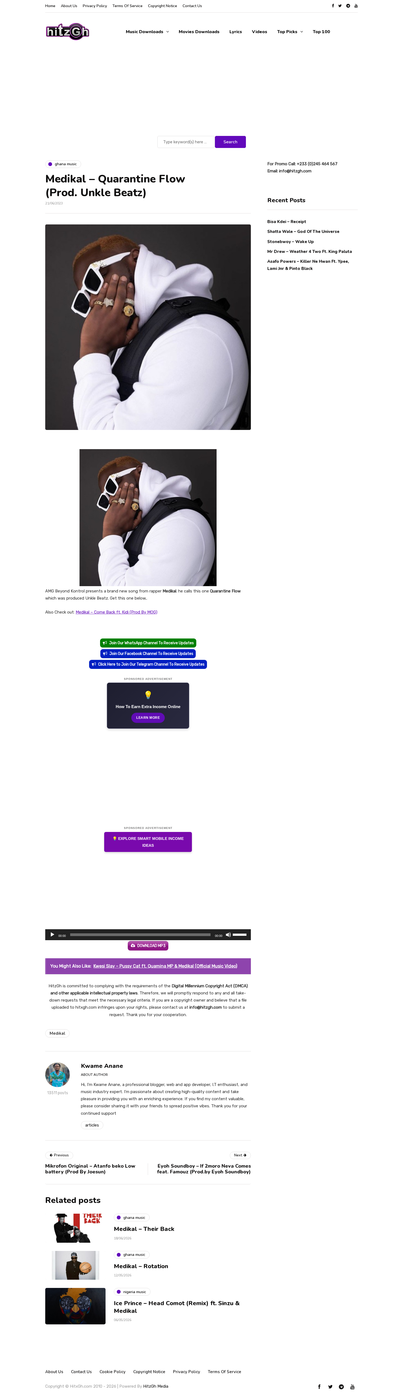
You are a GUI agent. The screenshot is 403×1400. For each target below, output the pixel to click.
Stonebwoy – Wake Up (290, 241)
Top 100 (321, 32)
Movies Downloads (199, 32)
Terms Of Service (127, 5)
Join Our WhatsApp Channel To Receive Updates (151, 643)
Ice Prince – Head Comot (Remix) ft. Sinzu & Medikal (177, 1307)
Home (50, 5)
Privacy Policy (95, 5)
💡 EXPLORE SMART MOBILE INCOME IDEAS (148, 842)
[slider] (240, 934)
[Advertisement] (201, 93)
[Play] (52, 934)
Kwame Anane (102, 1066)
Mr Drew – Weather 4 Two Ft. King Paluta (309, 251)
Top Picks (287, 32)
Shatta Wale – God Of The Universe (303, 231)
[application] (148, 934)
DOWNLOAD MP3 (151, 945)
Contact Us (192, 5)
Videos (259, 32)
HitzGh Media (155, 1386)
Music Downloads (144, 32)
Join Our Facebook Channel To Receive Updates (151, 653)
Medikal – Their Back (144, 1229)
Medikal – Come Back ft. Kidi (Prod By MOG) (116, 612)
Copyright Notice (162, 5)
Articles (92, 1125)
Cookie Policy (113, 1372)
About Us (69, 5)
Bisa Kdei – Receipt (287, 221)
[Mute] (228, 934)
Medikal (57, 1033)
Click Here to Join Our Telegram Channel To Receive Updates (151, 664)
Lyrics (235, 32)
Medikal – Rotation (141, 1266)
